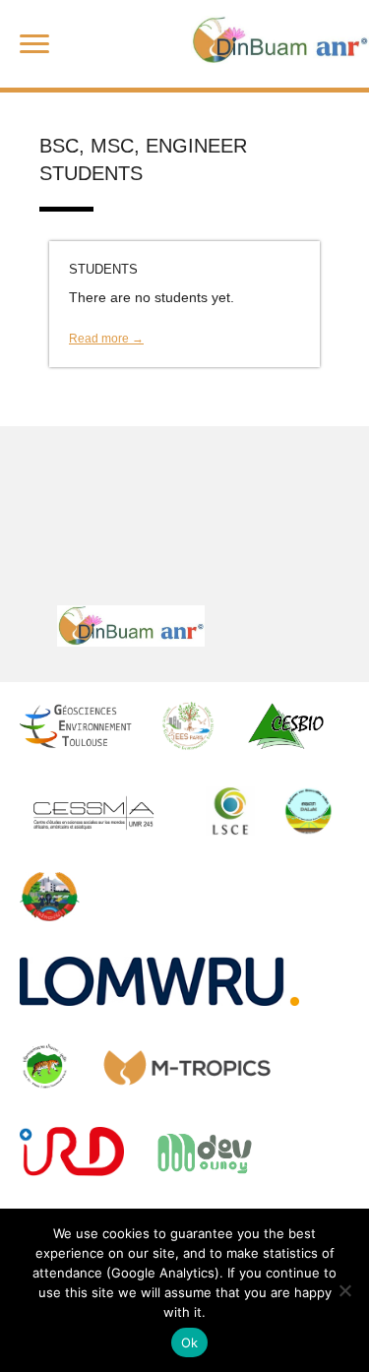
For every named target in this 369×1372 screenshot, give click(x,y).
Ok (190, 1342)
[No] (344, 1290)
